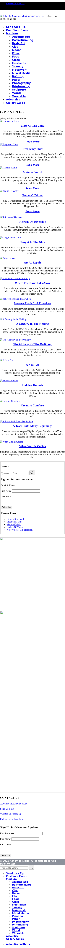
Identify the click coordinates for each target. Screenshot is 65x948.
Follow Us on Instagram (11, 819)
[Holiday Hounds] (9, 380)
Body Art (18, 887)
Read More (33, 141)
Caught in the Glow (33, 242)
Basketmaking (21, 884)
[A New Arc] (6, 360)
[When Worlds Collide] (11, 442)
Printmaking (20, 924)
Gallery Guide (15, 938)
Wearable (18, 933)
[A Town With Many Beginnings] (16, 421)
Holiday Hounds (32, 385)
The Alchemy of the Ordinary (32, 344)
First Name (6, 491)
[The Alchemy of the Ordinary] (15, 339)
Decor (16, 893)
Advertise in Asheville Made (13, 803)
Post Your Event (16, 876)
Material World (32, 172)
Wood (16, 930)
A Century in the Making (32, 323)
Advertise (12, 936)
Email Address (8, 485)
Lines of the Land (32, 125)
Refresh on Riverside (32, 221)
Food (15, 899)
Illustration (19, 904)
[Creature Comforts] (10, 401)
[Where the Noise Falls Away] (15, 278)
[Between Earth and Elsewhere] (15, 299)
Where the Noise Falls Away (32, 283)
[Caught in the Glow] (10, 237)
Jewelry (17, 907)
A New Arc (32, 364)
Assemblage (20, 881)
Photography (20, 921)
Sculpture (18, 927)
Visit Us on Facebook (10, 814)
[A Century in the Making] (13, 319)
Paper (16, 919)
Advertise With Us (15, 3)
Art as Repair (32, 262)
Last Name (6, 496)
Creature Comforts (32, 405)
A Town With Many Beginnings (32, 425)
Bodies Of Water (32, 195)
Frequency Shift (32, 148)
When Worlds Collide (32, 446)
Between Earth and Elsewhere (32, 303)
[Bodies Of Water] (9, 191)
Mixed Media (20, 913)
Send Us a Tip (7, 808)
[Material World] (8, 167)
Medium (11, 879)
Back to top (7, 863)
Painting (17, 916)
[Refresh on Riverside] (11, 217)
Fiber (15, 896)
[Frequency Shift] (9, 144)
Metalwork (19, 910)
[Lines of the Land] (9, 121)
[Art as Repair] (7, 258)
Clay (15, 890)
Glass (15, 901)
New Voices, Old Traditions (20, 530)
